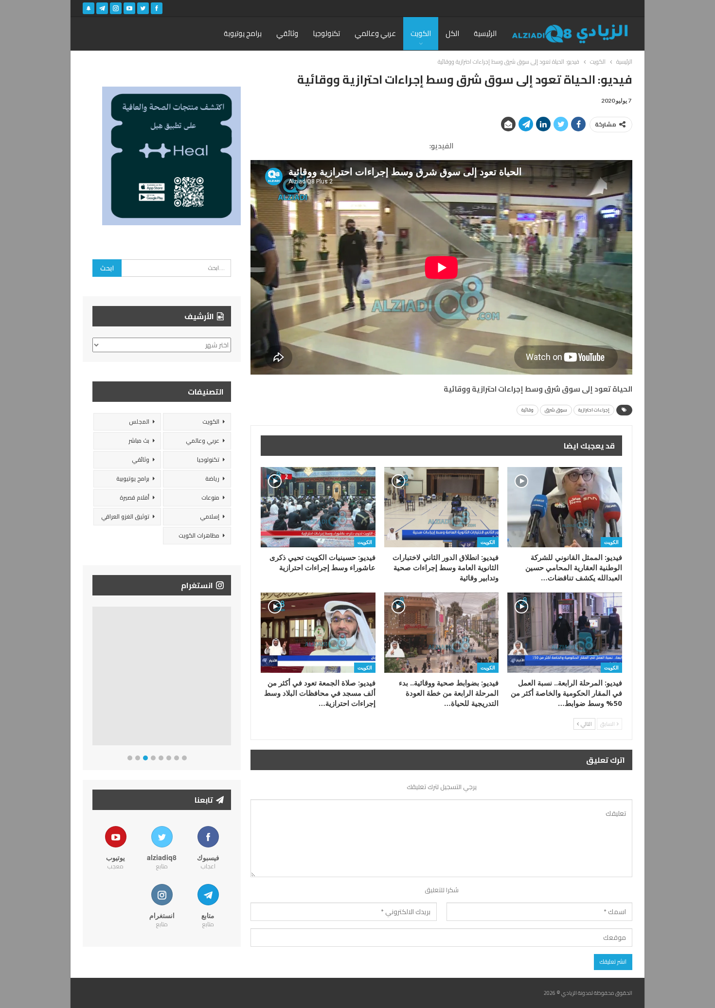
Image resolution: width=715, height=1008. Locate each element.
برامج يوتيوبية (132, 478)
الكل (452, 33)
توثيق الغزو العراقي (125, 516)
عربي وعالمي (375, 33)
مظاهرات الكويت (199, 535)
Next (228, 677)
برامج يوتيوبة (243, 33)
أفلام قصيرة (134, 497)
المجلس (139, 421)
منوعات (210, 497)
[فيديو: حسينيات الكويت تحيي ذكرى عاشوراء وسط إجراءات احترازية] (318, 507)
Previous (95, 677)
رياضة (212, 478)
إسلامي (209, 516)
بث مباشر (138, 440)
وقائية (527, 409)
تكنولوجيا (326, 33)
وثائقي (287, 33)
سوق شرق (556, 409)
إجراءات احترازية (593, 409)
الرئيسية (485, 33)
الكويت (421, 33)
